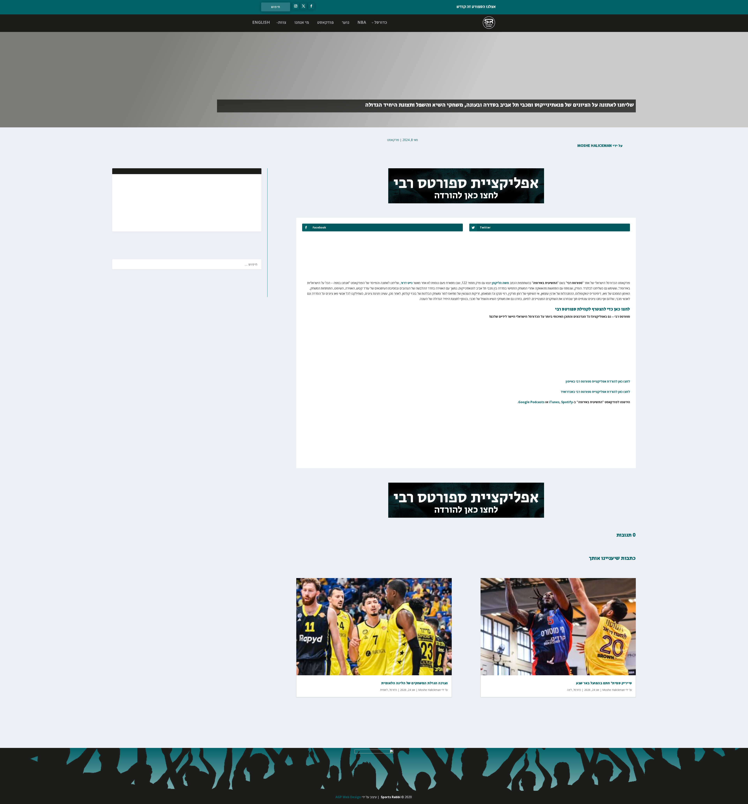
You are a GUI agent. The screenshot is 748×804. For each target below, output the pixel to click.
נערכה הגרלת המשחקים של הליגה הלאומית (414, 683)
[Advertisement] (233, 202)
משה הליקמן (500, 283)
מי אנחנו (301, 22)
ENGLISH (261, 22)
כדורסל (380, 22)
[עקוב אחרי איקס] (303, 6)
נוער (345, 22)
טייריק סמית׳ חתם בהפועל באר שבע (604, 683)
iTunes (554, 402)
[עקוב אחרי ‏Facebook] (311, 6)
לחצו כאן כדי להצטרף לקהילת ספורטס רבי (592, 309)
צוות (282, 22)
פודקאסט (325, 22)
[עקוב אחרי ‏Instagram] (296, 6)
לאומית (384, 690)
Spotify (567, 402)
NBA (361, 22)
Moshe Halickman (594, 145)
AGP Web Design (348, 797)
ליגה (569, 690)
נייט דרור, (406, 283)
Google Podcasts (531, 402)
